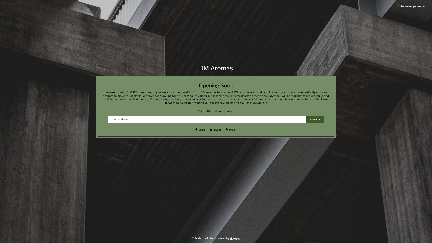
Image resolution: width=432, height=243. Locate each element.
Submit (315, 119)
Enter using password (412, 6)
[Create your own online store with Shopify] (235, 238)
